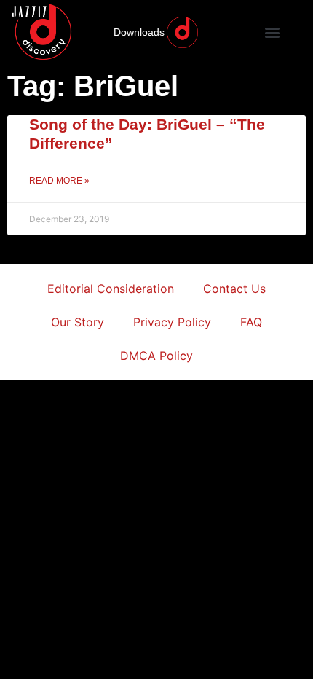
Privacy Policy (172, 322)
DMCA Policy (156, 355)
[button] (273, 32)
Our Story (77, 322)
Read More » (59, 181)
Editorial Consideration (110, 288)
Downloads (139, 32)
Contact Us (234, 288)
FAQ (251, 322)
